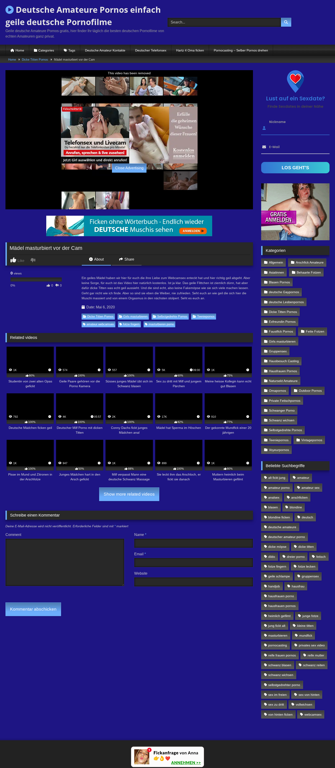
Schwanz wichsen (281, 420)
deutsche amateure (282, 527)
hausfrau (298, 586)
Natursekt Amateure (283, 381)
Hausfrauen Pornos (283, 371)
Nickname (277, 122)
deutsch (307, 517)
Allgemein (276, 262)
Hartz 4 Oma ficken (190, 50)
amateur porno (279, 487)
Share (129, 259)
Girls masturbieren (135, 316)
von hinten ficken (280, 714)
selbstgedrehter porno (284, 685)
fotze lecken (306, 566)
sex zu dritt (276, 704)
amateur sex (311, 487)
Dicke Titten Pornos (35, 59)
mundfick (305, 635)
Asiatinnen (276, 272)
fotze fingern (131, 324)
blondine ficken (279, 517)
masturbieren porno (161, 324)
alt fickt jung (276, 477)
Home (19, 50)
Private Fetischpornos (284, 400)
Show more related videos (129, 494)
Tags (71, 50)
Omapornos (277, 390)
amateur (303, 477)
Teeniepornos (206, 316)
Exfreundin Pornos (282, 321)
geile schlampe (279, 576)
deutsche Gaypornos (284, 292)
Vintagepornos (311, 440)
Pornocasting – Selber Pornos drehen (241, 50)
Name (140, 535)
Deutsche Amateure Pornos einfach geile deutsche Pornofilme (83, 16)
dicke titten (306, 546)
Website (140, 573)
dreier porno (296, 556)
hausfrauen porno (281, 596)
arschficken (299, 497)
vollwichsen (304, 704)
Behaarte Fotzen (309, 272)
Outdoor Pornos (310, 390)
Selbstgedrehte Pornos (172, 316)
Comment (13, 535)
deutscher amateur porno (286, 537)
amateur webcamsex (100, 324)
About (98, 259)
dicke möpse (277, 546)
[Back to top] (321, 754)
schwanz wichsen (280, 675)
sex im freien (277, 694)
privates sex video (312, 645)
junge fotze (310, 616)
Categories (46, 50)
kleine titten (305, 625)
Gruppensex (278, 351)
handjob (274, 586)
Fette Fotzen (315, 331)
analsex (273, 497)
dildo (271, 556)
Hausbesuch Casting (284, 361)
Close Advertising (129, 168)
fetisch (321, 556)
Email (140, 554)
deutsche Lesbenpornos (286, 302)
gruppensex (310, 576)
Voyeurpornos (279, 450)
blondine (296, 507)
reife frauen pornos (282, 655)
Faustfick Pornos (281, 331)
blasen (273, 507)
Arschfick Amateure (310, 262)
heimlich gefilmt (279, 616)
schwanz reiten (314, 665)
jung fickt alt (276, 625)
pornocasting (277, 645)
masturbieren (277, 635)
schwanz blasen (279, 665)
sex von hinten (309, 694)
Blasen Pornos (279, 282)
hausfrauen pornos (282, 606)
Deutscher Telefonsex (150, 50)
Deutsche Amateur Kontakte (105, 50)
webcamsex (313, 714)
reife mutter (316, 655)
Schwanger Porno (282, 410)
